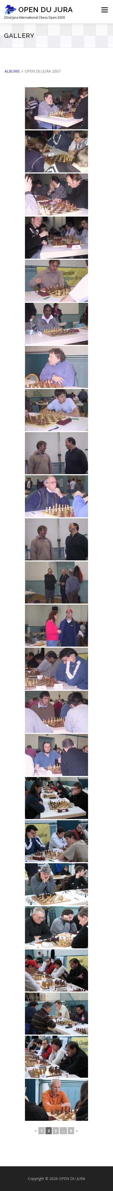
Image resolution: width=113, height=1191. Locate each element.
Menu (104, 10)
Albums (12, 71)
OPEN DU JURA (45, 10)
